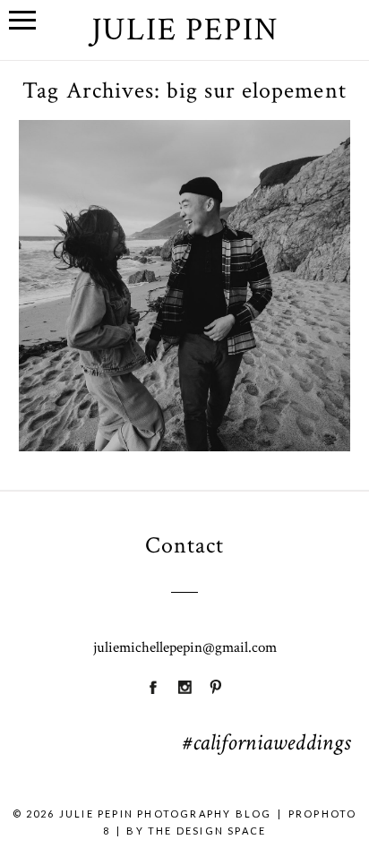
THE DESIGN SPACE (207, 830)
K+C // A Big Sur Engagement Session (183, 250)
